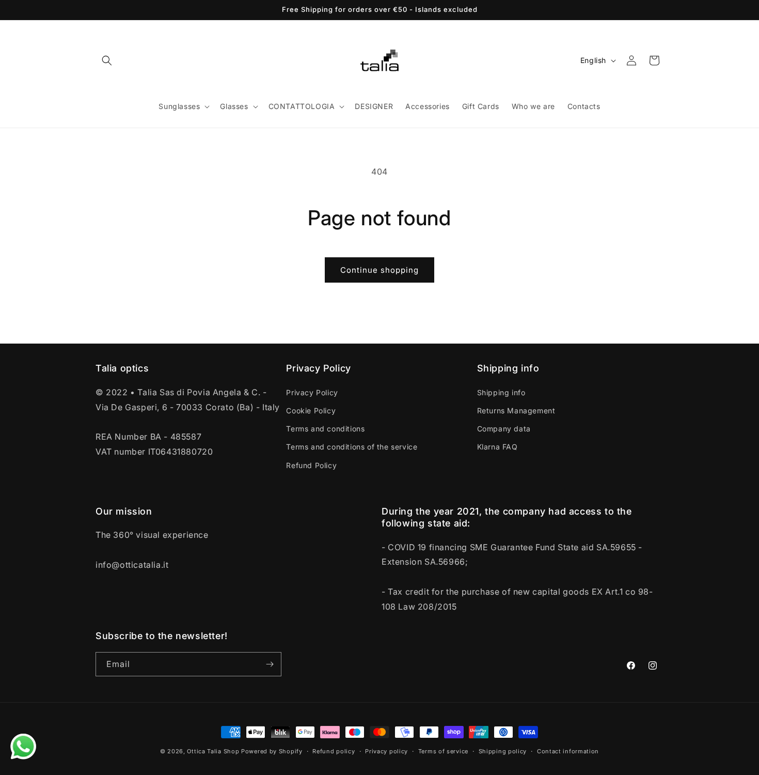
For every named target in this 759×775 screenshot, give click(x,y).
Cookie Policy (311, 410)
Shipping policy (503, 751)
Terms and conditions (325, 428)
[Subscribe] (269, 664)
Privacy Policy (312, 392)
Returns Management (516, 410)
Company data (504, 428)
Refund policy (333, 751)
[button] (107, 60)
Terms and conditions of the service (351, 446)
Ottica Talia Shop (213, 751)
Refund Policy (311, 465)
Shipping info (501, 392)
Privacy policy (386, 751)
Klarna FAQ (497, 446)
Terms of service (443, 751)
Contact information (568, 751)
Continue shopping (379, 270)
